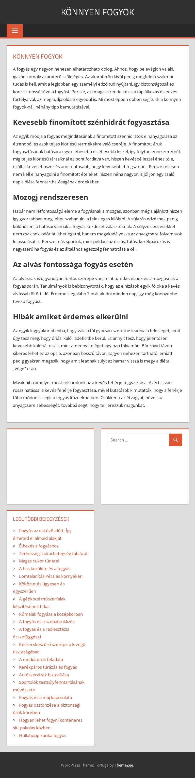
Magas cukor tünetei (39, 561)
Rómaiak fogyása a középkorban (51, 614)
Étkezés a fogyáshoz (39, 546)
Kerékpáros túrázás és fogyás (48, 667)
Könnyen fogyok (97, 12)
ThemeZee (124, 765)
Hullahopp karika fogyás (42, 735)
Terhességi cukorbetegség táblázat (53, 553)
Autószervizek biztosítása (44, 675)
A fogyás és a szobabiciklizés (47, 621)
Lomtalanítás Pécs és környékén (51, 576)
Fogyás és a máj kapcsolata (45, 697)
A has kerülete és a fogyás (44, 568)
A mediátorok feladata (41, 659)
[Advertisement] (50, 465)
